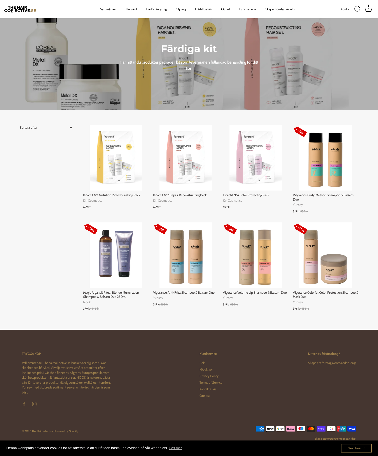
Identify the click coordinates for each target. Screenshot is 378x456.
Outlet (225, 9)
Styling (181, 9)
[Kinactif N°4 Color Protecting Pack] (256, 158)
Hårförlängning (156, 9)
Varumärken (108, 9)
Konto (345, 9)
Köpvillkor (206, 369)
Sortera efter (28, 128)
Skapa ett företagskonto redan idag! (332, 363)
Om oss (205, 396)
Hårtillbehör (203, 9)
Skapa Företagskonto (279, 9)
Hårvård (131, 9)
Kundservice (247, 9)
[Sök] (357, 9)
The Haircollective (42, 431)
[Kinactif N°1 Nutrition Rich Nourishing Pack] (116, 158)
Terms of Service (211, 383)
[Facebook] (24, 404)
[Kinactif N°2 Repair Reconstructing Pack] (186, 158)
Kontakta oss (208, 389)
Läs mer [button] (175, 448)
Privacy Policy (209, 376)
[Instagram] (34, 404)
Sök (202, 363)
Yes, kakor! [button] (356, 448)
